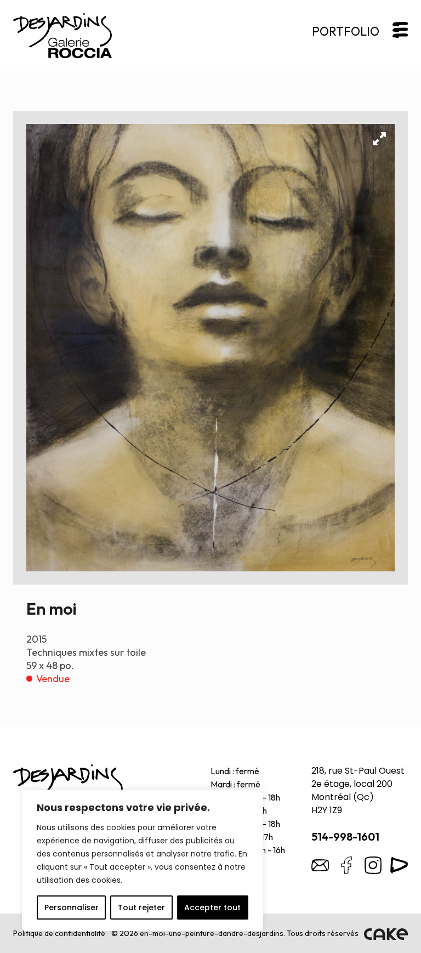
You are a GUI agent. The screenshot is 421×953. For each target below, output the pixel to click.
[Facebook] (346, 865)
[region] (142, 860)
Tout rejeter (141, 907)
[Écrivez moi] (320, 865)
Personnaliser (71, 907)
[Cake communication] (386, 933)
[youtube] (399, 865)
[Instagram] (373, 865)
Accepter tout (212, 907)
